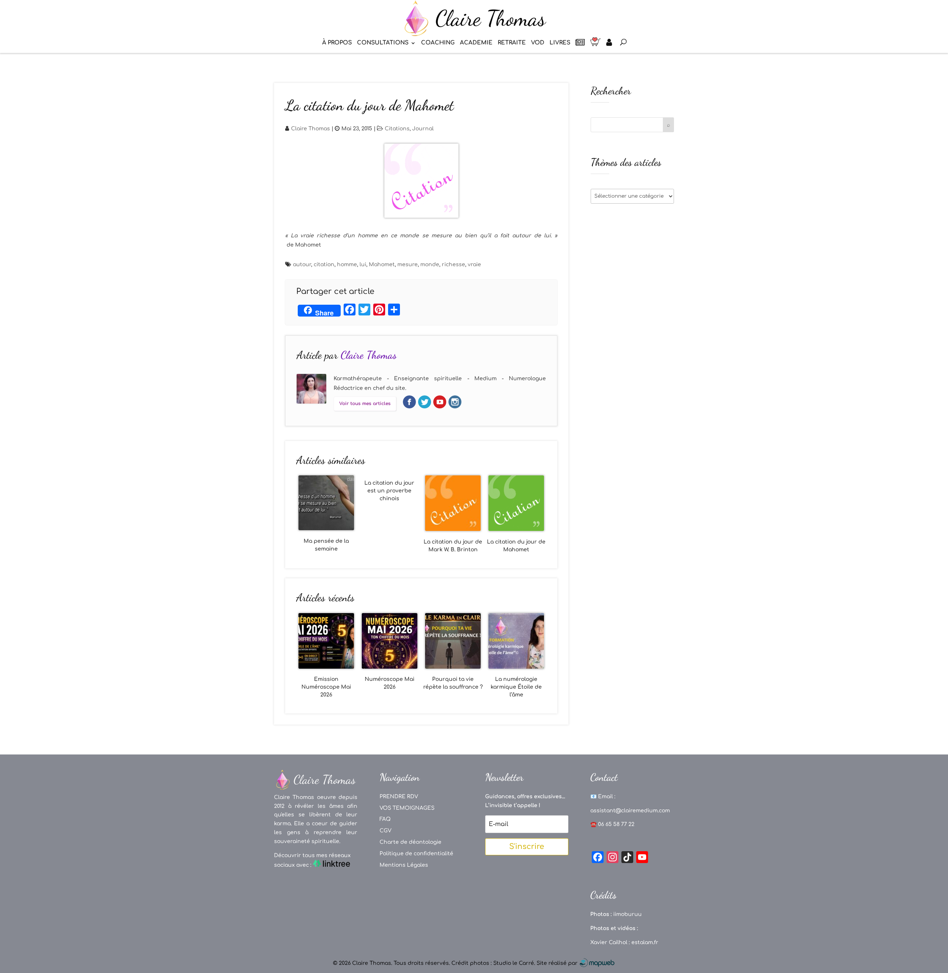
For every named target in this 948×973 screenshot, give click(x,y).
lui (363, 264)
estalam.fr (644, 942)
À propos (337, 43)
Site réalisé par (558, 963)
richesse (453, 264)
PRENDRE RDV (399, 796)
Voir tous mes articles (365, 403)
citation (324, 264)
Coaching (438, 43)
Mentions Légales (404, 865)
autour (302, 264)
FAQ (385, 819)
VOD (537, 43)
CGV (385, 830)
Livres (560, 43)
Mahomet (382, 264)
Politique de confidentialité (416, 853)
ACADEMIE (476, 43)
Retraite (512, 43)
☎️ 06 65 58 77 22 (612, 824)
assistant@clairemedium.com (630, 810)
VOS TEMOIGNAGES (407, 808)
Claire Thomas (310, 128)
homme (347, 264)
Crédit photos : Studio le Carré (492, 963)
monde (429, 264)
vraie (474, 264)
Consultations (382, 43)
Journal (423, 128)
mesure (407, 264)
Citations (397, 128)
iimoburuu (627, 914)
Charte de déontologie (410, 842)
